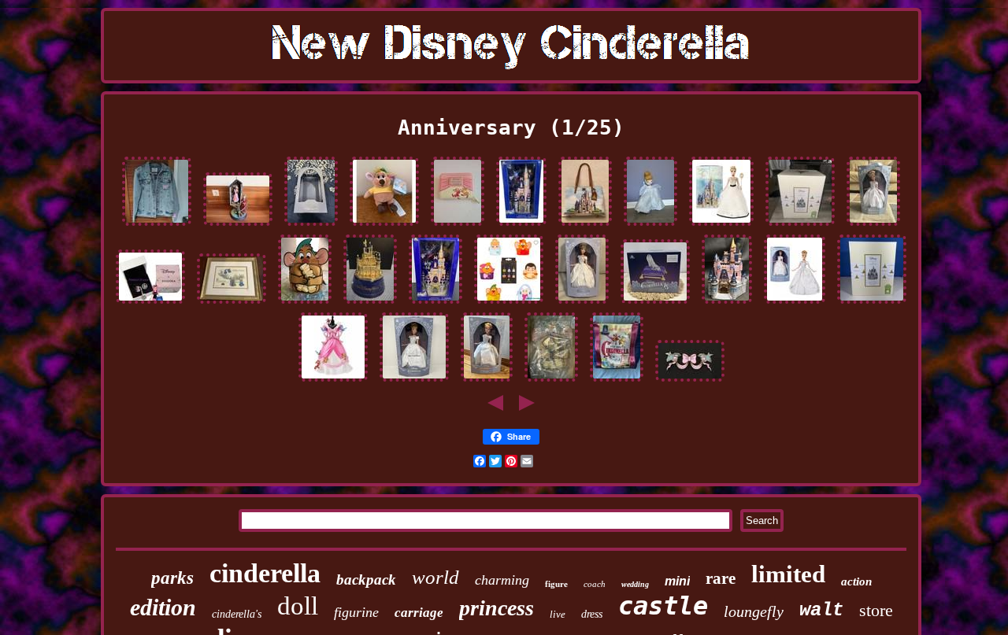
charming (502, 580)
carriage (419, 612)
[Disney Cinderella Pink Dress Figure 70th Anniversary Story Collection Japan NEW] (333, 381)
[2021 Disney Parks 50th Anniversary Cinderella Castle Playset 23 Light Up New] (435, 303)
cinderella (265, 573)
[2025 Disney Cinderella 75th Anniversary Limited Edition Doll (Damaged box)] (873, 225)
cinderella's (236, 614)
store (876, 610)
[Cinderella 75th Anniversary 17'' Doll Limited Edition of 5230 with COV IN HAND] (414, 381)
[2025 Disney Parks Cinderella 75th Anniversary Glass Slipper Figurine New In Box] (655, 303)
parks (172, 578)
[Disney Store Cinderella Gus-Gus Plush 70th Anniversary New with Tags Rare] (384, 225)
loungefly (754, 611)
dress (591, 614)
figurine (356, 612)
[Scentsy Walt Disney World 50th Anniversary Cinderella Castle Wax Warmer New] (800, 225)
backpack (366, 579)
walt (821, 610)
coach (595, 584)
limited (788, 574)
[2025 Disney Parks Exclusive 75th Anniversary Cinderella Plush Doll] (650, 225)
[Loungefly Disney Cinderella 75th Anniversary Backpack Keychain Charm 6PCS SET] (509, 303)
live (557, 614)
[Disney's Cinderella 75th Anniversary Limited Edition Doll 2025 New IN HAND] (582, 303)
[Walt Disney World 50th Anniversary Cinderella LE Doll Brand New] (721, 225)
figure (556, 584)
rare (721, 578)
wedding (635, 584)
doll (297, 606)
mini (677, 581)
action (856, 581)
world (435, 577)
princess (496, 608)
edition (163, 607)
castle (663, 606)
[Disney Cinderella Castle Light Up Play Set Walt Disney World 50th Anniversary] (521, 225)
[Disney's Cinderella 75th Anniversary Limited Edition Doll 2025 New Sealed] (794, 303)
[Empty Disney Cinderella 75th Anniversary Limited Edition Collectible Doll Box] (311, 225)
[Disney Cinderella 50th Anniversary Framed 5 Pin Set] (231, 303)
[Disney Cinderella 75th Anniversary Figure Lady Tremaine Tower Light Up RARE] (238, 225)
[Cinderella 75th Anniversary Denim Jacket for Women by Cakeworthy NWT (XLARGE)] (157, 225)
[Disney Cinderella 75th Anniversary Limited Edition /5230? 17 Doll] (487, 381)
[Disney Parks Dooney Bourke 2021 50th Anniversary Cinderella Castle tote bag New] (585, 225)
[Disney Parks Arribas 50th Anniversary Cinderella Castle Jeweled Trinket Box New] (370, 303)
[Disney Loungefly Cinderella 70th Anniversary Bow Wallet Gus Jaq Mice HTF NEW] (457, 225)
